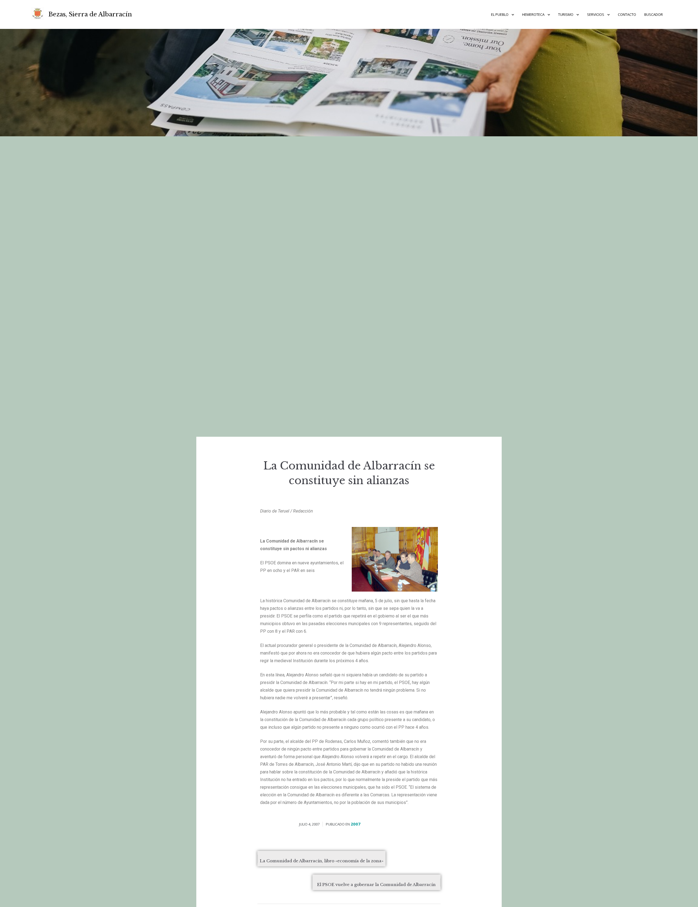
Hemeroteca (533, 14)
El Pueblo (500, 14)
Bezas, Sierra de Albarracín (90, 14)
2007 (355, 824)
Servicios (595, 14)
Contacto (627, 14)
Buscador (653, 14)
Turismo (565, 14)
